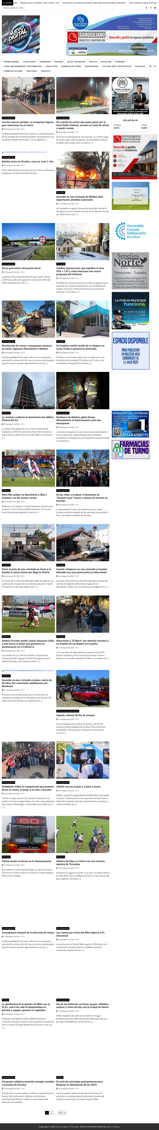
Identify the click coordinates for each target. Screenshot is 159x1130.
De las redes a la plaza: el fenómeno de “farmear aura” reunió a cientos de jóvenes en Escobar (82, 497)
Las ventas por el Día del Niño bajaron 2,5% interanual (80, 934)
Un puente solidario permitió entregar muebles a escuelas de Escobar (28, 1083)
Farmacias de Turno (71, 66)
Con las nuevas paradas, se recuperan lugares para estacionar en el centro (28, 123)
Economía (120, 61)
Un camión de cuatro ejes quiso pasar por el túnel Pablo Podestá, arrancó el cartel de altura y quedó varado (82, 125)
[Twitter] (155, 8)
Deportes (59, 61)
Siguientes (64, 1113)
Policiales (140, 66)
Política (93, 61)
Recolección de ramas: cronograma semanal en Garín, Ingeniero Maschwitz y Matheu (27, 347)
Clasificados (29, 61)
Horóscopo (45, 61)
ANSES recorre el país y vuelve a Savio (78, 786)
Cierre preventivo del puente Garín (53, 3)
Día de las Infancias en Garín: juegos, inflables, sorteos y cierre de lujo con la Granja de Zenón (82, 1005)
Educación (106, 61)
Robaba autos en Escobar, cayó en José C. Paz (27, 161)
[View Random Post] (150, 66)
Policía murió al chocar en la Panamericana (26, 861)
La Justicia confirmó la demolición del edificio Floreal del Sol (28, 419)
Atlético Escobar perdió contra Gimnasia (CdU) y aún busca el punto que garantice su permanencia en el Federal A (28, 643)
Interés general (11, 61)
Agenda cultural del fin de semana (75, 715)
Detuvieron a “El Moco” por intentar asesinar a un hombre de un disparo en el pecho (82, 642)
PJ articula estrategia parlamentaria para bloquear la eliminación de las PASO (79, 1083)
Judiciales (6, 413)
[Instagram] (150, 8)
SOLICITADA (31, 71)
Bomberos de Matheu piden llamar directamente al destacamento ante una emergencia (78, 420)
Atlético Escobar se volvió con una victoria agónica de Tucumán (80, 863)
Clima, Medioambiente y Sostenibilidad (23, 66)
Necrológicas (91, 66)
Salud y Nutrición (76, 61)
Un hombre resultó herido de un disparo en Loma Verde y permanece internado (80, 347)
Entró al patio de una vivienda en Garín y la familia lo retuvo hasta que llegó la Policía (26, 571)
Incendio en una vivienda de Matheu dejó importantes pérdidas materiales (79, 198)
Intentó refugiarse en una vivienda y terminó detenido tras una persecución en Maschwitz (81, 571)
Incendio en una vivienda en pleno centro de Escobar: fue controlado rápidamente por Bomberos (27, 683)
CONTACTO (45, 71)
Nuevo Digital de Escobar (67, 1126)
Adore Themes (113, 1126)
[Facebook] (146, 8)
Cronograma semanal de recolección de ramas (28, 932)
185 (60, 1112)
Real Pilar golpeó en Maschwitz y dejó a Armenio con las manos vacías (24, 496)
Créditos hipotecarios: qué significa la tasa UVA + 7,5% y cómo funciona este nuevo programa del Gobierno (80, 271)
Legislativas (51, 66)
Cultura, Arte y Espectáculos (116, 66)
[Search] (154, 66)
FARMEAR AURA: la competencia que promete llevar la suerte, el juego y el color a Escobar (28, 788)
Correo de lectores (13, 71)
